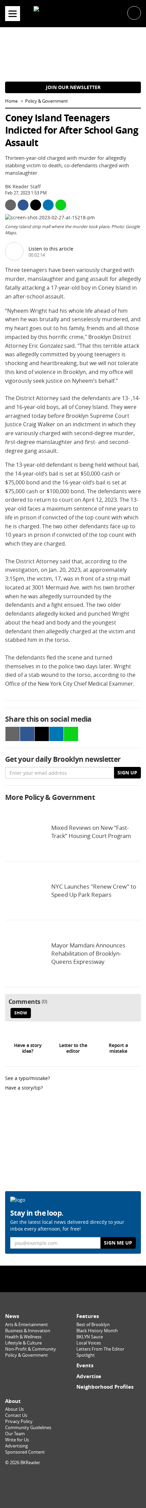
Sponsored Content (25, 1452)
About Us (14, 1409)
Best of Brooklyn (93, 1324)
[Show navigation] (12, 13)
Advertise (88, 1376)
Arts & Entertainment (26, 1324)
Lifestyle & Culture (23, 1343)
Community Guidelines (28, 1427)
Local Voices (88, 1343)
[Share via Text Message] (60, 205)
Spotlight (85, 1355)
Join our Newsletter (73, 87)
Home (11, 101)
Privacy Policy (19, 1421)
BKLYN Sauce (89, 1337)
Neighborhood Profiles (104, 1386)
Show (20, 1013)
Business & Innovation (27, 1331)
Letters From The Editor (100, 1349)
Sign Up (127, 772)
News (12, 1316)
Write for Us (17, 1440)
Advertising (16, 1446)
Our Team (15, 1434)
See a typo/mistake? (27, 1078)
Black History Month (97, 1331)
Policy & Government (46, 101)
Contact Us (16, 1415)
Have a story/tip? (24, 1087)
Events (84, 1365)
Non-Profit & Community (30, 1349)
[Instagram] (73, 1279)
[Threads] (90, 1279)
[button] (134, 12)
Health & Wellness (23, 1337)
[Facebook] (56, 1279)
